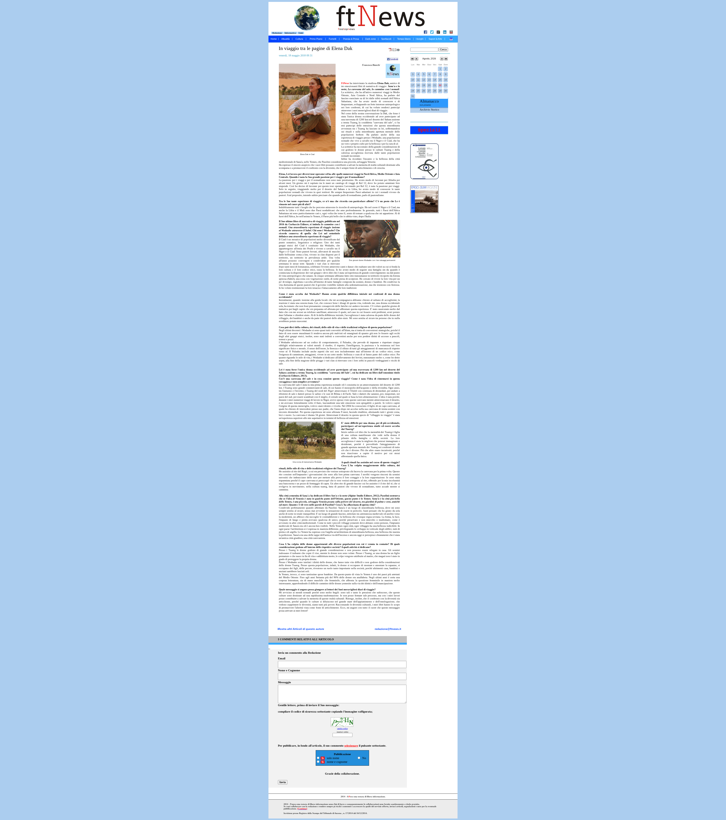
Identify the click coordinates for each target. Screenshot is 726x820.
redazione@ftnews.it (388, 628)
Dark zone (370, 39)
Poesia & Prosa (351, 39)
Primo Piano (316, 39)
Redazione (277, 33)
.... (451, 39)
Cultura (299, 39)
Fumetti (332, 39)
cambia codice (342, 728)
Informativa (290, 33)
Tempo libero (404, 39)
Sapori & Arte (435, 39)
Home (274, 39)
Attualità (285, 39)
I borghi (420, 39)
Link (301, 33)
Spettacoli (386, 39)
